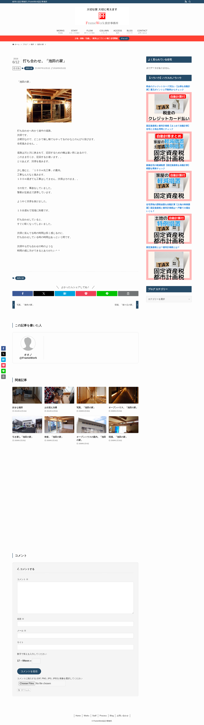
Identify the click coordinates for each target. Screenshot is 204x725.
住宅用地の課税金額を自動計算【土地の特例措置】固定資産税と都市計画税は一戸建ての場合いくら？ (168, 207)
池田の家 (29, 68)
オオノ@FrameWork (28, 356)
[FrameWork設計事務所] (102, 16)
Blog (112, 716)
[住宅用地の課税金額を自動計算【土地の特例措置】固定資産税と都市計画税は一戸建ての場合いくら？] (169, 243)
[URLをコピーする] (128, 293)
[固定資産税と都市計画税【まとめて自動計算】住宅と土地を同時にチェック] (169, 161)
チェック (124, 38)
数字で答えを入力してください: (32, 654)
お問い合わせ (122, 716)
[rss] (186, 1)
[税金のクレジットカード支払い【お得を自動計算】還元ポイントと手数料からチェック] (169, 121)
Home (78, 716)
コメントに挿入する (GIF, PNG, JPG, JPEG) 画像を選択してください (49, 678)
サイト (20, 642)
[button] (22, 293)
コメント (22, 579)
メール (21, 630)
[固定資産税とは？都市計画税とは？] (169, 279)
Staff (94, 716)
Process (103, 716)
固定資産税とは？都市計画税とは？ (163, 247)
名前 (20, 619)
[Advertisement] (75, 501)
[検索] (190, 1)
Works (86, 716)
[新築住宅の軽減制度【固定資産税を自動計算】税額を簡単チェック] (169, 200)
